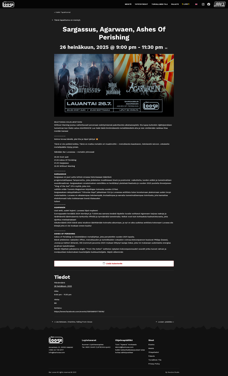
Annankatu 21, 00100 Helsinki (61, 347)
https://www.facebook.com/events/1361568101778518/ (79, 311)
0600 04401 (90, 347)
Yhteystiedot (141, 4)
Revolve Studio (173, 372)
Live (185, 4)
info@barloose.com (57, 352)
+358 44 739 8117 (56, 350)
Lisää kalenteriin (114, 263)
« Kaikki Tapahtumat (62, 12)
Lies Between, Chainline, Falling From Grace (73, 322)
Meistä (128, 4)
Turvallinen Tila (160, 4)
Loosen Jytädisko (166, 322)
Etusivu (151, 344)
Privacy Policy (154, 364)
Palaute (175, 4)
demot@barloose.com (124, 347)
